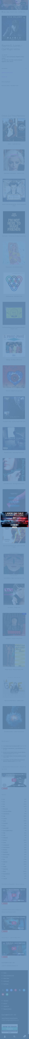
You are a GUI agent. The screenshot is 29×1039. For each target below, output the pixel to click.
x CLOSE (14, 527)
